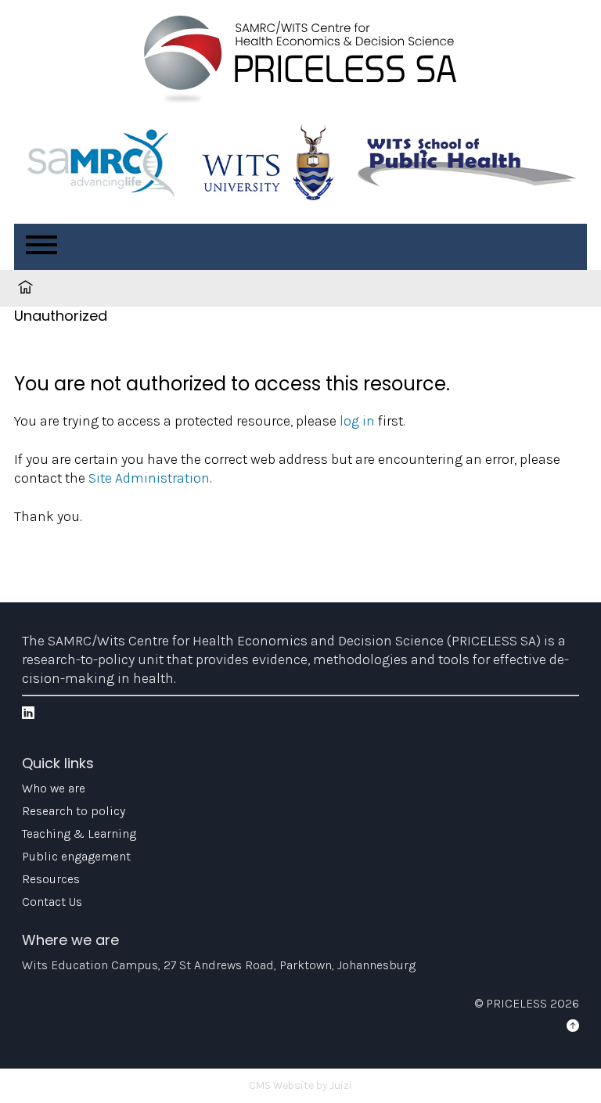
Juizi (340, 1085)
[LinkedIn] (28, 713)
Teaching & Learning (79, 833)
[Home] (300, 63)
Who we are (53, 788)
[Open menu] (41, 244)
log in (357, 420)
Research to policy (73, 810)
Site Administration (149, 478)
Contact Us (52, 901)
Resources (51, 878)
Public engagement (76, 856)
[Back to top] (573, 1026)
